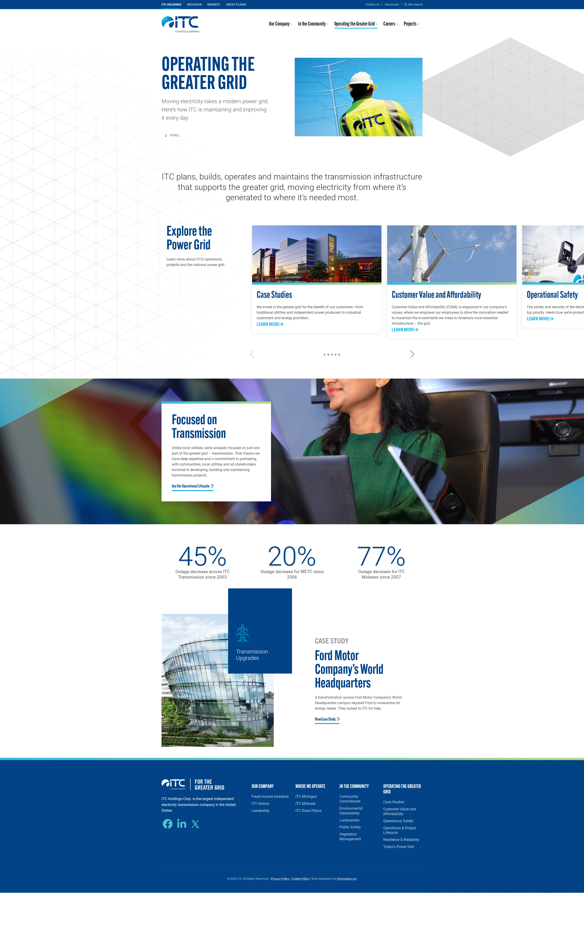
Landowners (349, 820)
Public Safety (350, 826)
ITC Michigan (306, 796)
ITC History (260, 803)
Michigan (194, 4)
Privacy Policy (280, 878)
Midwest (213, 4)
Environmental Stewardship (351, 810)
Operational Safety (398, 820)
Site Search (415, 4)
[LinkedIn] (183, 824)
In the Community (312, 24)
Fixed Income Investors (270, 796)
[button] (325, 355)
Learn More (268, 324)
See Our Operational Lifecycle (191, 486)
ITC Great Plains (308, 810)
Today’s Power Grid (398, 846)
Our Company (279, 24)
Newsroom (392, 4)
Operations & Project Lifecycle (399, 830)
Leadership (260, 810)
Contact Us (372, 4)
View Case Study (325, 719)
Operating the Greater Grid (354, 24)
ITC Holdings (171, 4)
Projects (410, 24)
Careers (389, 24)
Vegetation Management (350, 836)
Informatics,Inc (347, 878)
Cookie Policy (300, 878)
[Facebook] (169, 824)
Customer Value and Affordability (399, 811)
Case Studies (393, 801)
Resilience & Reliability (401, 839)
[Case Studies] (316, 253)
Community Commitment (349, 798)
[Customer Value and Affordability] (451, 253)
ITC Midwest (305, 803)
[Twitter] (197, 825)
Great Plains (236, 4)
